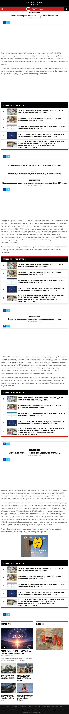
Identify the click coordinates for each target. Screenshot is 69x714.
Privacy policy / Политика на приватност (32, 710)
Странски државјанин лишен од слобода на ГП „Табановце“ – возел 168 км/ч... (7, 697)
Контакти (17, 710)
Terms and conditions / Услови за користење (55, 710)
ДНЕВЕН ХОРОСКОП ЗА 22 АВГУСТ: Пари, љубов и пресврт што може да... (16, 652)
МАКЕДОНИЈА (36, 12)
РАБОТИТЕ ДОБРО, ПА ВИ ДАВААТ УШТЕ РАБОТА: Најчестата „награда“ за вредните (24, 677)
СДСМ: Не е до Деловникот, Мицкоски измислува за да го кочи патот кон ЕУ (34, 173)
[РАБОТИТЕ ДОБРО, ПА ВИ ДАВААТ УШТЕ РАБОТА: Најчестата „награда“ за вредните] (25, 668)
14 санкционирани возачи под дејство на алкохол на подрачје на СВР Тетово (34, 165)
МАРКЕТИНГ (40, 2)
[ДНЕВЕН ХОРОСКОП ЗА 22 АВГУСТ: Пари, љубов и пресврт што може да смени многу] (17, 638)
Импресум (3, 710)
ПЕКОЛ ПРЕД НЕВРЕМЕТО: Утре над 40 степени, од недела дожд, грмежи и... (8, 676)
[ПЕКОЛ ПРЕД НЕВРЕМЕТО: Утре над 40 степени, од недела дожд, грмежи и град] (8, 668)
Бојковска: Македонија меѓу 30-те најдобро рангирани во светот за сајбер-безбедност (25, 697)
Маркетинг (11, 710)
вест (31, 12)
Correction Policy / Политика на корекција (33, 712)
